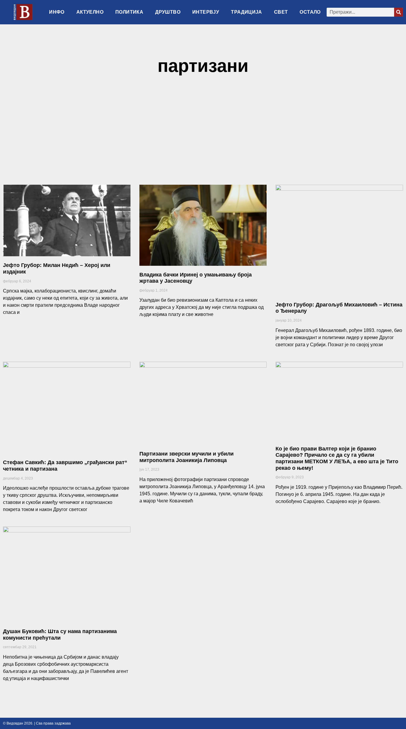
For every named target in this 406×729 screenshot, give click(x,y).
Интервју (205, 12)
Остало (310, 12)
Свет (281, 12)
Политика (129, 12)
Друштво (167, 12)
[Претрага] (398, 12)
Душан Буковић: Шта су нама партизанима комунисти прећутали (60, 634)
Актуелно (89, 12)
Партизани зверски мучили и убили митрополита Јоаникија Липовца (186, 457)
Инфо (56, 12)
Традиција (246, 12)
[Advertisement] (203, 132)
